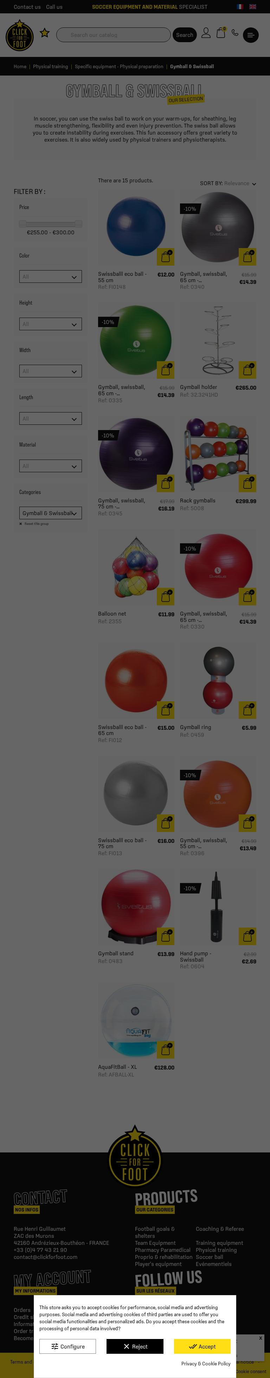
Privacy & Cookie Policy (206, 1363)
